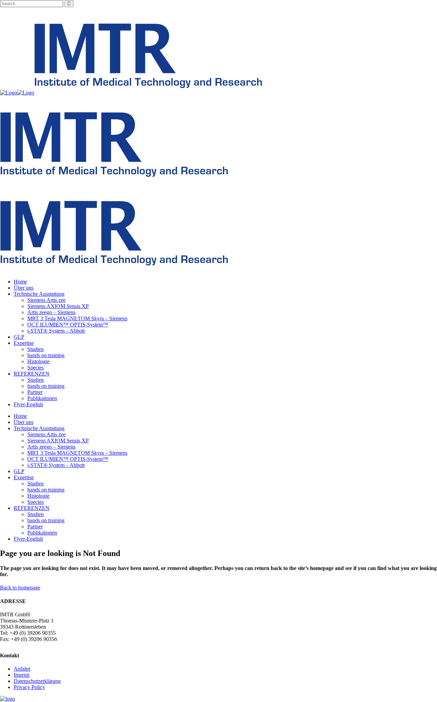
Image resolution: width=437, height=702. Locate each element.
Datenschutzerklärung (37, 681)
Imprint (21, 675)
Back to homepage (20, 587)
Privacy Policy (29, 687)
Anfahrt (22, 669)
